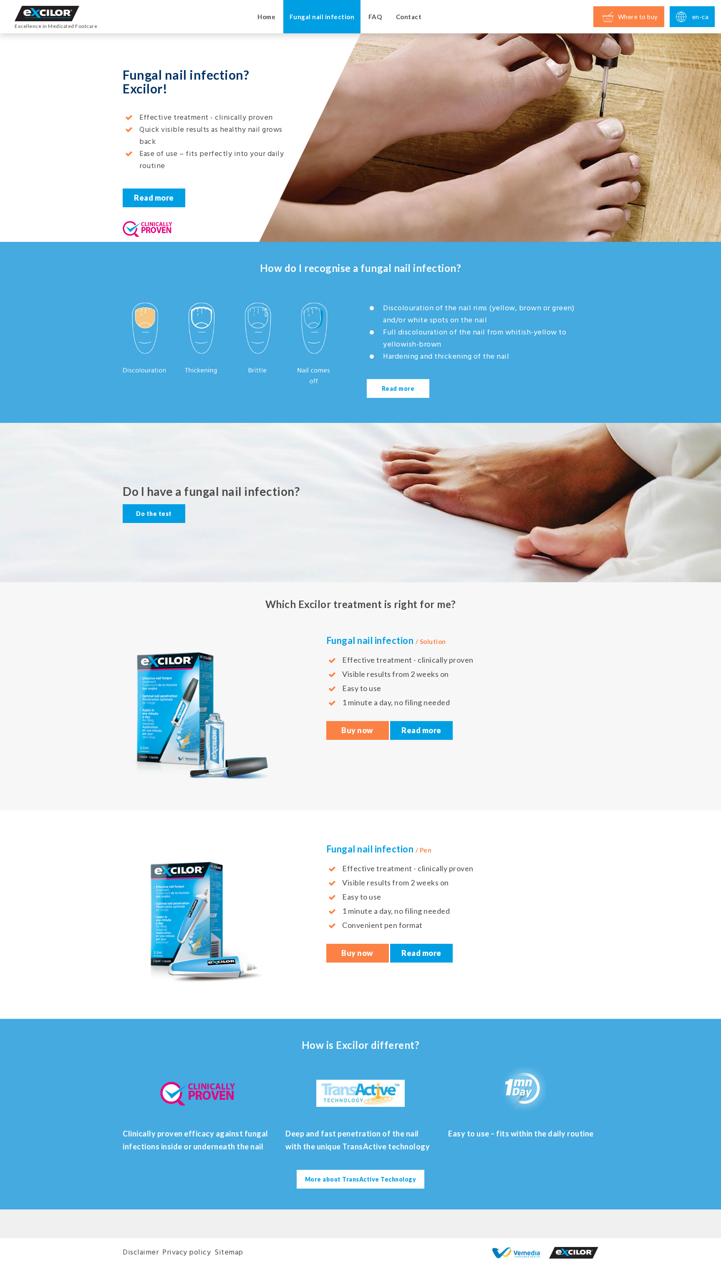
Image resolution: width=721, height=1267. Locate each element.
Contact (409, 16)
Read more (154, 197)
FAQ (375, 16)
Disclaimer (141, 1253)
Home (266, 16)
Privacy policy (186, 1253)
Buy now (357, 730)
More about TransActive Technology (360, 1179)
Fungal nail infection (322, 16)
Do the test (154, 513)
